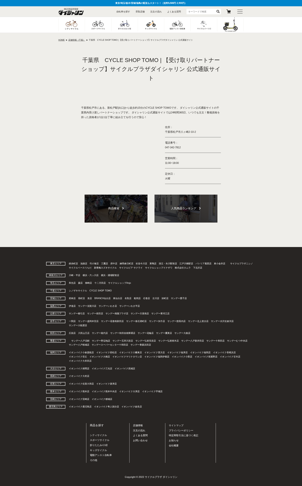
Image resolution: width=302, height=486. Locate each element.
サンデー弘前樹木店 (168, 340)
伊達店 (72, 306)
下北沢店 (197, 267)
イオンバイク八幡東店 (130, 352)
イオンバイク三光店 (102, 368)
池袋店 (83, 263)
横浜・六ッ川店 (91, 275)
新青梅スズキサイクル (105, 267)
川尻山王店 (83, 333)
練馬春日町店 (126, 263)
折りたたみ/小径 (99, 445)
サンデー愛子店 (179, 298)
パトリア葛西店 (203, 263)
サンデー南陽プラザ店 (117, 313)
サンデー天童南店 (140, 313)
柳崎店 (88, 283)
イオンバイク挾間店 (79, 368)
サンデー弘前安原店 (145, 340)
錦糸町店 (73, 263)
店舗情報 (138, 425)
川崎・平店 (74, 275)
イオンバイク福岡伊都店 (156, 356)
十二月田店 (100, 283)
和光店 (72, 283)
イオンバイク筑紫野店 (206, 356)
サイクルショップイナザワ (158, 267)
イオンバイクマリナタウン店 (127, 356)
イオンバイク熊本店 (79, 391)
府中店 (113, 263)
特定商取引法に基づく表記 (183, 435)
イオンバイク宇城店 (152, 391)
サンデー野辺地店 (101, 340)
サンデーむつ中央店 (237, 340)
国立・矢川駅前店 (168, 263)
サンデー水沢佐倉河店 (222, 321)
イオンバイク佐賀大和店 (81, 383)
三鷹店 (104, 263)
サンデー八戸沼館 (80, 340)
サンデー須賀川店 (87, 306)
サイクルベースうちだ (80, 267)
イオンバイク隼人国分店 (106, 406)
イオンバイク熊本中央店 (104, 391)
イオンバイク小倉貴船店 (81, 352)
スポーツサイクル (99, 440)
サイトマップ (176, 425)
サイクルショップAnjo (119, 283)
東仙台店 (117, 298)
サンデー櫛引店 (77, 313)
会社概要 (174, 445)
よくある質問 (174, 11)
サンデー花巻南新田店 (112, 321)
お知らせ (174, 440)
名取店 (128, 298)
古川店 (155, 298)
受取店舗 (140, 11)
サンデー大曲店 (182, 333)
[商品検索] (116, 220)
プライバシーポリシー (181, 430)
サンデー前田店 (95, 313)
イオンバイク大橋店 (99, 356)
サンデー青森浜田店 (141, 344)
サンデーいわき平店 (129, 306)
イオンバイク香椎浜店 (224, 352)
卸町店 (165, 298)
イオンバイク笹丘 (78, 356)
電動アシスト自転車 (101, 455)
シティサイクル (98, 435)
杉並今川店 (141, 263)
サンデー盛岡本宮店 (88, 321)
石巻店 (146, 298)
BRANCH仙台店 (102, 298)
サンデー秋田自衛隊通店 (122, 333)
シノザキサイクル (78, 290)
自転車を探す (123, 11)
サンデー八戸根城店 (79, 344)
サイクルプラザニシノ (241, 263)
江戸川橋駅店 (186, 263)
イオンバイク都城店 (102, 399)
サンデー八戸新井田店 (192, 340)
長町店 (81, 298)
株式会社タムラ (183, 267)
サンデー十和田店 (215, 340)
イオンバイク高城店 (125, 368)
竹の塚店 (94, 263)
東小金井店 (219, 263)
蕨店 (80, 283)
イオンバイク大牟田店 (80, 361)
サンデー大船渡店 (78, 325)
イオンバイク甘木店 (230, 356)
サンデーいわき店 (108, 306)
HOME (61, 40)
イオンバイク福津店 (177, 352)
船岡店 (137, 298)
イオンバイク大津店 (129, 391)
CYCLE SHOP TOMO (100, 290)
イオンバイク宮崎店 (79, 399)
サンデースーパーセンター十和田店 (110, 344)
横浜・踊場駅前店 (110, 275)
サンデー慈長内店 (176, 321)
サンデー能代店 (100, 333)
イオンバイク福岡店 (200, 352)
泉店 (89, 298)
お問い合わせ (140, 440)
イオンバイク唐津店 (106, 383)
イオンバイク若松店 (106, 352)
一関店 (72, 321)
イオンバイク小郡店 (182, 356)
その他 (93, 460)
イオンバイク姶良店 (131, 406)
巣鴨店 (153, 263)
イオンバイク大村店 (79, 376)
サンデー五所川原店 (123, 340)
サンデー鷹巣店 (164, 333)
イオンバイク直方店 (154, 352)
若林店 (72, 298)
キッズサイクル (98, 450)
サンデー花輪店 (146, 333)
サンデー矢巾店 (157, 321)
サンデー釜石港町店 (136, 321)
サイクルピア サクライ (131, 267)
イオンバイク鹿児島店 (80, 406)
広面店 (72, 333)
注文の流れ (156, 11)
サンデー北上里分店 (198, 321)
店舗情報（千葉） (76, 40)
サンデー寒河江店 (160, 313)
